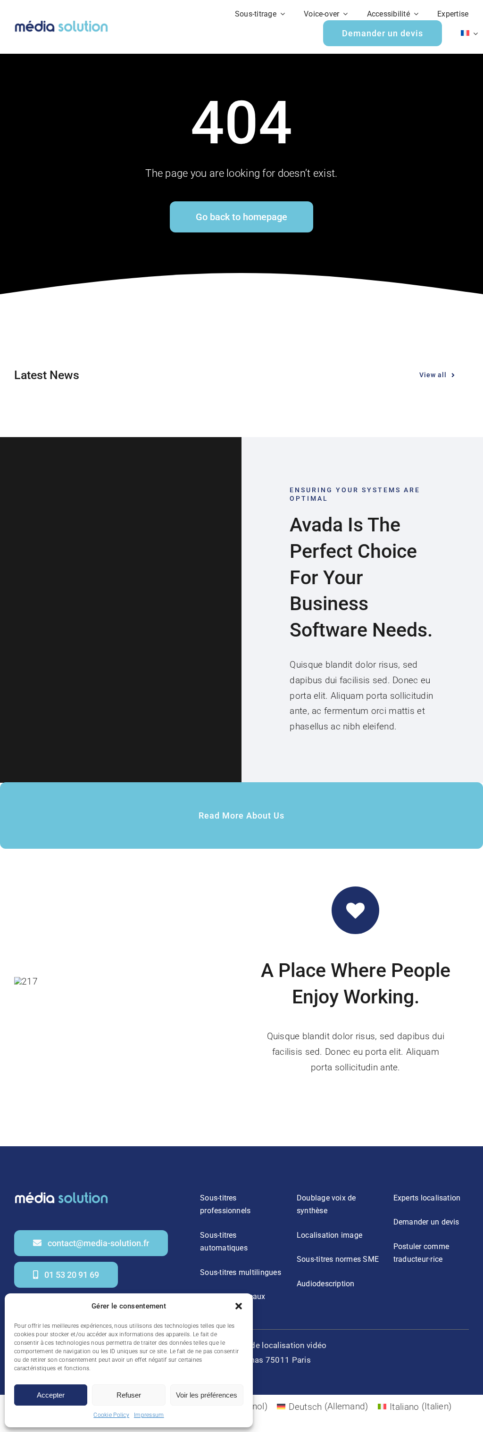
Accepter (51, 1395)
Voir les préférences (206, 1395)
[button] (238, 1306)
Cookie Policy (111, 1415)
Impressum (149, 1415)
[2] (61, 1193)
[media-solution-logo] (61, 22)
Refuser (129, 1395)
